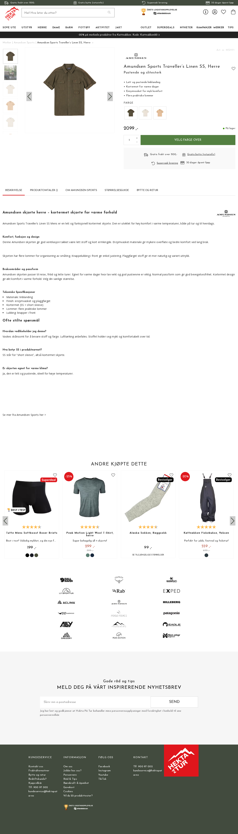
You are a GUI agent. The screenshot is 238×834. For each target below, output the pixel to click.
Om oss (68, 766)
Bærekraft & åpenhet (76, 783)
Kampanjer (204, 28)
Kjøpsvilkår (35, 783)
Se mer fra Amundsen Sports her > (24, 415)
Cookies (68, 791)
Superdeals (165, 28)
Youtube (103, 775)
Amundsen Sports (24, 42)
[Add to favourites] (233, 68)
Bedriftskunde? (37, 779)
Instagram (104, 770)
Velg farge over (187, 140)
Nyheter (186, 28)
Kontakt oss (35, 766)
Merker (218, 28)
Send (174, 702)
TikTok (102, 779)
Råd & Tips (70, 779)
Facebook (104, 766)
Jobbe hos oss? (72, 770)
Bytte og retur (37, 775)
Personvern (70, 775)
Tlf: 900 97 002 (38, 787)
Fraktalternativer (38, 770)
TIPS (231, 28)
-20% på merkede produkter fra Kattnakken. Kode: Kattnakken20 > (119, 34)
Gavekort (69, 787)
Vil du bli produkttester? (78, 795)
